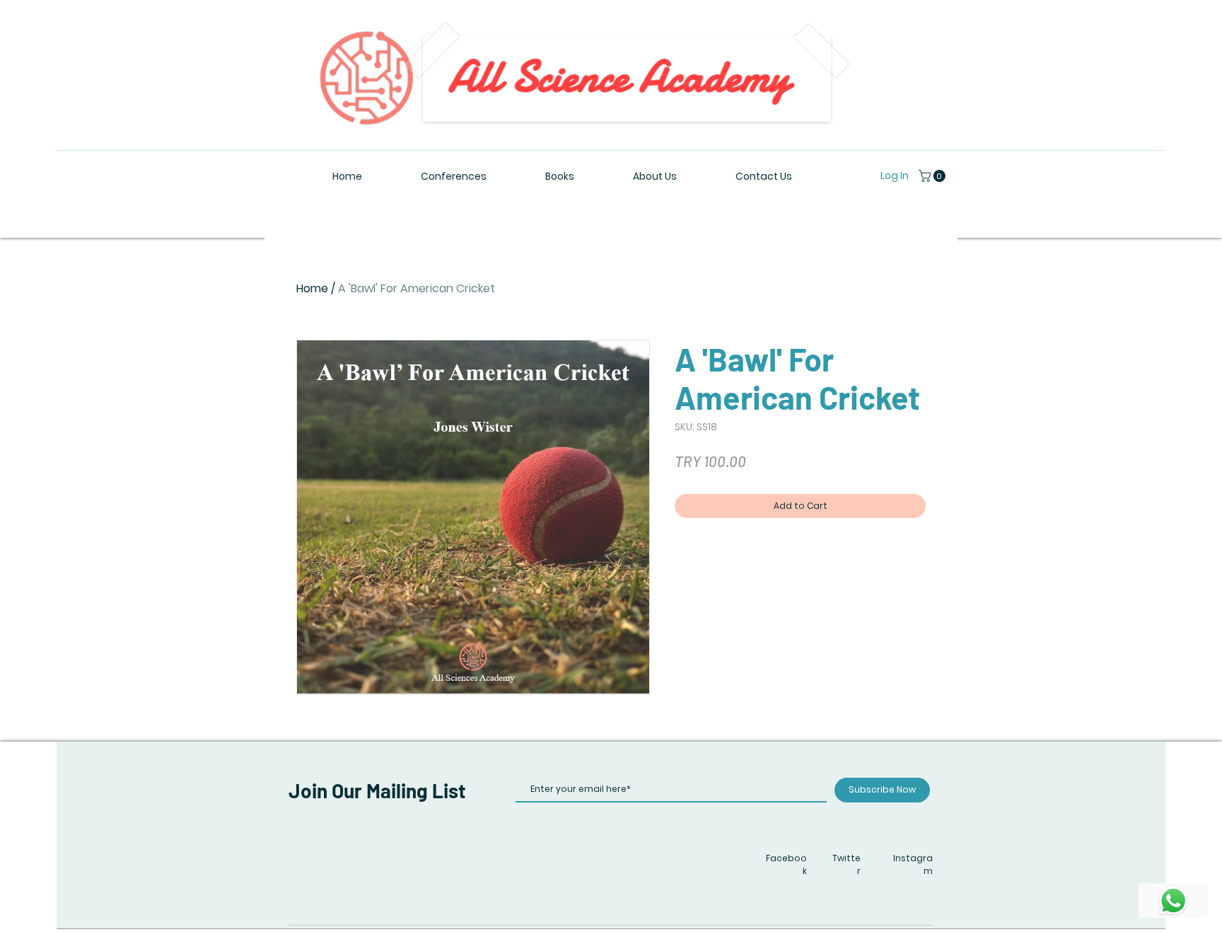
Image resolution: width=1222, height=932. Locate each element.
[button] (933, 176)
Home (312, 288)
